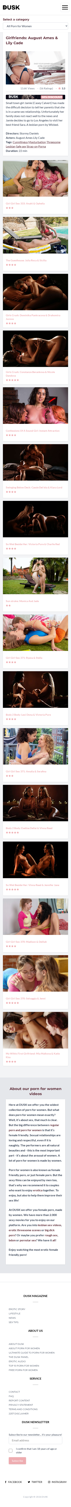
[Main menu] (65, 7)
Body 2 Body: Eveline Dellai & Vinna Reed (29, 828)
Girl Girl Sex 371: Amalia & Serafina (26, 771)
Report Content (19, 1400)
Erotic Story (17, 1309)
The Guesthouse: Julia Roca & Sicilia (26, 260)
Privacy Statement (21, 1405)
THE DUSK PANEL (19, 1357)
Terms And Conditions (23, 1409)
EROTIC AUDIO (17, 1361)
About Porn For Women (24, 1348)
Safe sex (21, 146)
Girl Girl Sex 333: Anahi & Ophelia (25, 203)
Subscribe (17, 1460)
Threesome (53, 142)
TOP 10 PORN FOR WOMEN (24, 1365)
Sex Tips (13, 1322)
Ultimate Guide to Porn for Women (32, 1352)
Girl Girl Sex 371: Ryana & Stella (24, 657)
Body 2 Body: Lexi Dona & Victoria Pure (28, 714)
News (12, 1318)
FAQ (11, 1396)
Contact (14, 1391)
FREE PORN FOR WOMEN (23, 1370)
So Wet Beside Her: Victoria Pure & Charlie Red (33, 544)
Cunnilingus (20, 142)
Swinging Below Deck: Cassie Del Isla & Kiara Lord (34, 487)
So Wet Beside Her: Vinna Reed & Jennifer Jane (32, 885)
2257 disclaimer (19, 1413)
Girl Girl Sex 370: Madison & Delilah (26, 941)
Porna (42, 146)
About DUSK (16, 1344)
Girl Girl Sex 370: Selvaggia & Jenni (26, 998)
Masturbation (37, 142)
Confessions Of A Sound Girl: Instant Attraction (33, 430)
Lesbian (10, 146)
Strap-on (32, 146)
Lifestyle (14, 1313)
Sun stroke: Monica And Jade (22, 601)
